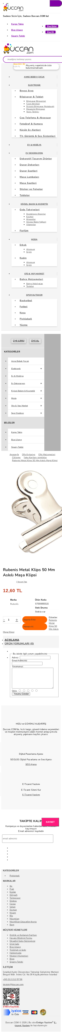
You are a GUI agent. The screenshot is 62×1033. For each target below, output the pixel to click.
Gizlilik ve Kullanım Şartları (23, 935)
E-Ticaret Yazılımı (31, 794)
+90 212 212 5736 (12, 979)
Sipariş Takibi (18, 35)
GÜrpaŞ (14, 895)
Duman (13, 909)
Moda (34, 239)
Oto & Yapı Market (34, 273)
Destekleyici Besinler (36, 214)
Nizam (13, 912)
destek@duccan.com (13, 984)
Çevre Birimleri (33, 103)
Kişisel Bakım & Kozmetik (34, 204)
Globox (13, 901)
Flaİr (12, 889)
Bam (12, 924)
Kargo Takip (17, 24)
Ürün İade (14, 944)
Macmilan (14, 918)
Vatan (12, 906)
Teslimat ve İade (18, 950)
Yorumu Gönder (21, 694)
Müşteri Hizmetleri (19, 955)
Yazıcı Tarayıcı (32, 111)
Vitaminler (31, 224)
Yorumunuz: (18, 666)
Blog (12, 958)
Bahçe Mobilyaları (34, 283)
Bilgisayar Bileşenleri (36, 101)
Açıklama (12, 640)
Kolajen (29, 216)
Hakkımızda (15, 952)
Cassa (13, 903)
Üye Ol (35, 340)
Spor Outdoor (34, 295)
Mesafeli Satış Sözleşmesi (22, 941)
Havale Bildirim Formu (21, 938)
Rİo (11, 915)
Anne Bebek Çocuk (34, 77)
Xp (11, 886)
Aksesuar (30, 249)
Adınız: (15, 657)
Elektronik (34, 85)
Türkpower (15, 898)
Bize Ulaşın (17, 30)
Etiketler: (53, 617)
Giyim (29, 252)
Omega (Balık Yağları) (36, 222)
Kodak (13, 892)
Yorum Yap (22, 581)
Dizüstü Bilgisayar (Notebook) (40, 106)
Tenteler (30, 286)
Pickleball (15, 875)
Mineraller (31, 219)
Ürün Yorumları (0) (19, 643)
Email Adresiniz (19, 660)
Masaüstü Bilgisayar (35, 109)
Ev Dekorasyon (34, 153)
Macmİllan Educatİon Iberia (23, 921)
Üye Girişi (18, 340)
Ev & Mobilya (34, 145)
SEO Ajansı (31, 764)
